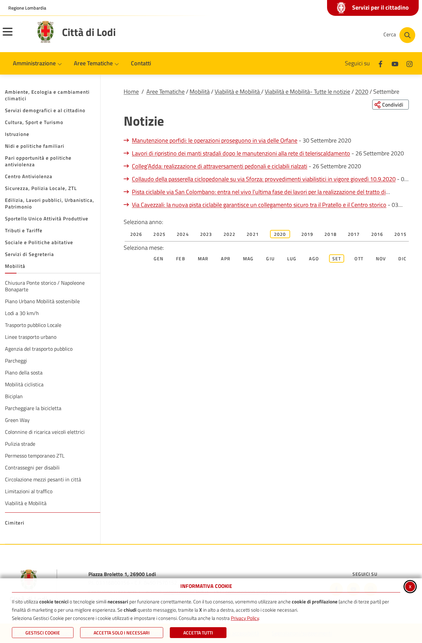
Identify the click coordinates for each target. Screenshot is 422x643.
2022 (230, 234)
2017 (354, 234)
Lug (292, 258)
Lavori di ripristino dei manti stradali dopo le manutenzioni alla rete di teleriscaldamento (241, 153)
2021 (253, 234)
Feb (180, 258)
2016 (377, 234)
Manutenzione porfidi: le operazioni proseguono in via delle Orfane (214, 140)
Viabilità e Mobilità (238, 91)
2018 (330, 234)
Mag (248, 258)
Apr (225, 258)
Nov (381, 258)
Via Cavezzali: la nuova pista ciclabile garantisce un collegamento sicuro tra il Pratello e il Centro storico (259, 204)
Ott (358, 258)
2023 (206, 234)
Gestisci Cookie (42, 632)
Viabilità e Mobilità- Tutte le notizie (307, 91)
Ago (314, 258)
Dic (402, 258)
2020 (361, 91)
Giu (270, 258)
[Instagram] (409, 63)
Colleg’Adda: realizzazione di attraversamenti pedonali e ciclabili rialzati (219, 166)
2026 (136, 234)
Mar (203, 258)
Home (131, 91)
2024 (183, 234)
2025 (159, 234)
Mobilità (200, 91)
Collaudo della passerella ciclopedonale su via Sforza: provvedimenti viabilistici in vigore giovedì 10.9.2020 (264, 179)
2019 (307, 234)
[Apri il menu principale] (16, 36)
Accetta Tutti (198, 632)
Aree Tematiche (165, 91)
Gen (159, 258)
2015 (400, 234)
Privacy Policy (245, 618)
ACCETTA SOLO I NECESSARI (122, 632)
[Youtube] (395, 63)
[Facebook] (380, 63)
